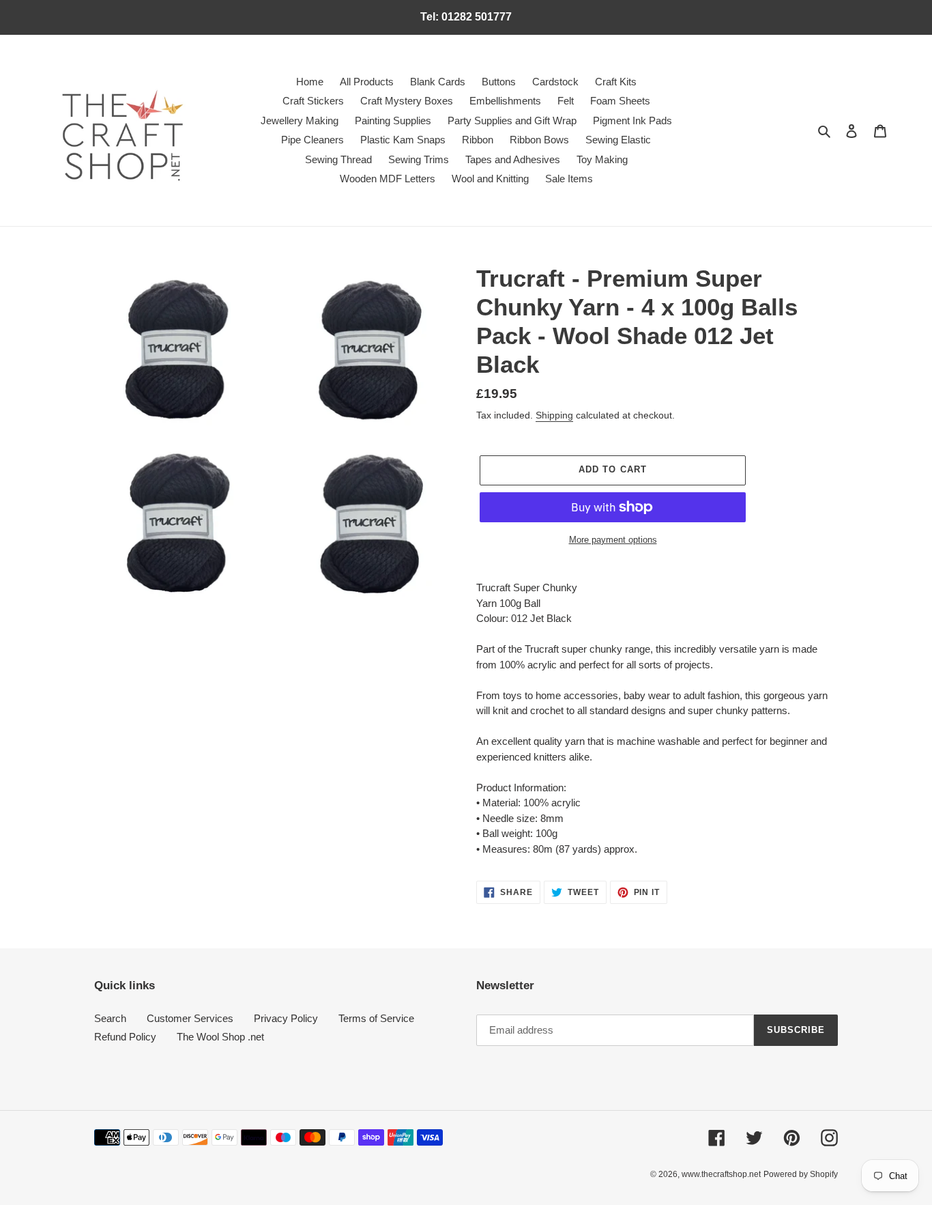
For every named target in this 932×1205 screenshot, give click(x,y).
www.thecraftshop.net (721, 1174)
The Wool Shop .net (220, 1037)
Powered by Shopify (800, 1174)
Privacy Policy (286, 1018)
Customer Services (190, 1018)
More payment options (613, 540)
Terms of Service (376, 1018)
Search (110, 1018)
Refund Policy (125, 1037)
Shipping (554, 415)
